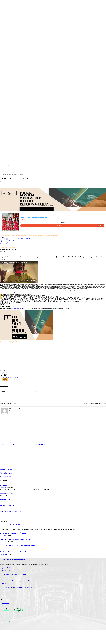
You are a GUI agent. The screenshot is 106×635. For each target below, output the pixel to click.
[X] (6, 397)
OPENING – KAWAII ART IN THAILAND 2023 (8, 403)
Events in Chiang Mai (17, 308)
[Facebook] (2, 397)
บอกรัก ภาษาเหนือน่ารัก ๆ (5, 517)
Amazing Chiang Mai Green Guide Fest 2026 (10, 524)
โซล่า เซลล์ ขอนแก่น (4, 477)
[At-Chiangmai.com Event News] (0, 181)
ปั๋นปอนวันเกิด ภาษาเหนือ (5, 499)
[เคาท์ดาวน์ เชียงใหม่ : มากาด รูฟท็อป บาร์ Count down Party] (18, 457)
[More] (24, 185)
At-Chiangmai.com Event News (7, 181)
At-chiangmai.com (3, 487)
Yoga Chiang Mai (3, 535)
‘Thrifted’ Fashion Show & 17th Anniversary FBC (7, 444)
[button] (104, 171)
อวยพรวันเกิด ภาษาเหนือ (5, 485)
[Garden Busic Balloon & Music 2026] (55, 431)
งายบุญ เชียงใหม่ (3, 555)
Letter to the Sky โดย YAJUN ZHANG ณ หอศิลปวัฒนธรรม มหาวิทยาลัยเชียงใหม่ (18, 545)
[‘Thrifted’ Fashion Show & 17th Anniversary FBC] (18, 431)
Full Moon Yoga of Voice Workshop (24, 391)
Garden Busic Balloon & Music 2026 (42, 444)
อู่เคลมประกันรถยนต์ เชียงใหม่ (6, 473)
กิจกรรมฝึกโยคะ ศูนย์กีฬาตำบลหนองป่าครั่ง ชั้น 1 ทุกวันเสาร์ (13, 533)
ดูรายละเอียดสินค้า (62, 222)
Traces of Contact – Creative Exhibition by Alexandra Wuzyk (95, 403)
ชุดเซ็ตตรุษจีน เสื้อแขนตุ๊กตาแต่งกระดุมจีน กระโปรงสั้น (33, 217)
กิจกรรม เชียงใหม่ (3, 527)
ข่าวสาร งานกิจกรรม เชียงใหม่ (6, 174)
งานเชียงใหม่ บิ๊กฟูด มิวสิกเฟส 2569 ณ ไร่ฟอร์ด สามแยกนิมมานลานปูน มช (16, 539)
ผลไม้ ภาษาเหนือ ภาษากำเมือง (7, 505)
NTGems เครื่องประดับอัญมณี (5, 476)
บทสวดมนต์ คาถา (3, 482)
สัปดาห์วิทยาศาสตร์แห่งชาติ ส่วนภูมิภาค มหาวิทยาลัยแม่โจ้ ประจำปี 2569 (16, 551)
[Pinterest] (10, 397)
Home (1, 174)
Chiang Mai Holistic (8, 391)
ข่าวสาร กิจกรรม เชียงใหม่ (33, 391)
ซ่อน (4, 237)
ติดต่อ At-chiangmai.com (8, 621)
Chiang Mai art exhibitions (4, 548)
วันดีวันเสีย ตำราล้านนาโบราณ (7, 493)
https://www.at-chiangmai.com (13, 410)
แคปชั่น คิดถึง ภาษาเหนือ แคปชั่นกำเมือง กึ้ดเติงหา (11, 511)
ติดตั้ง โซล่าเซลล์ (3, 472)
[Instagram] (7, 626)
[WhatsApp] (14, 397)
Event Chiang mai (15, 391)
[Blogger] (1, 626)
